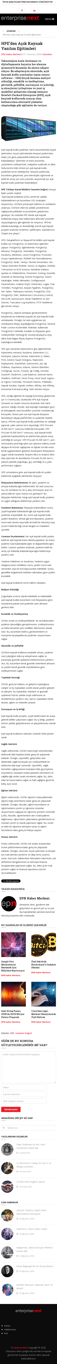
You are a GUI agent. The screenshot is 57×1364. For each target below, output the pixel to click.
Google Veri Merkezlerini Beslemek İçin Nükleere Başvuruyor (13, 966)
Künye (7, 1325)
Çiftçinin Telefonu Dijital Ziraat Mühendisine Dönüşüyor (31, 1212)
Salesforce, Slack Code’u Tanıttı (31, 1228)
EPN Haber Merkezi (11, 54)
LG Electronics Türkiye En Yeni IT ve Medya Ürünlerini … (33, 1165)
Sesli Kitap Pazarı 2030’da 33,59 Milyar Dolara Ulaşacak (12, 1014)
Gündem (47, 54)
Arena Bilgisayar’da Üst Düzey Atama (34, 1266)
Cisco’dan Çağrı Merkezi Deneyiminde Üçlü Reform (43, 1014)
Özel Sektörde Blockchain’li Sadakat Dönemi (43, 964)
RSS (6, 1333)
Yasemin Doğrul (23, 1033)
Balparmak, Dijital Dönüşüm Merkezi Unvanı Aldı (34, 1249)
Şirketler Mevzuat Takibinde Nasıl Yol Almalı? (34, 1286)
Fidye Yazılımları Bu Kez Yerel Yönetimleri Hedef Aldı (30, 1146)
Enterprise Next (19, 1347)
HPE (12, 1033)
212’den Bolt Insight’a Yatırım (30, 1181)
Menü (48, 18)
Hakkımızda (10, 1329)
